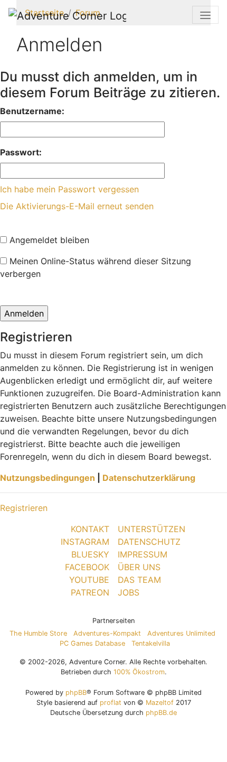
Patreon (90, 592)
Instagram (85, 541)
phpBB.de (161, 713)
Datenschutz (149, 541)
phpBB (76, 692)
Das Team (139, 579)
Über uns (139, 567)
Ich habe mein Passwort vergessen (69, 189)
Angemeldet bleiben (48, 240)
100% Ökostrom (139, 672)
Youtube (89, 579)
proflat (110, 703)
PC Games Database (92, 643)
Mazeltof (160, 703)
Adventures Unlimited (181, 633)
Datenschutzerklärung (148, 477)
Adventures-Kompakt (107, 633)
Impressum (142, 554)
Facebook (87, 567)
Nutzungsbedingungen (47, 477)
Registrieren (24, 508)
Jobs (128, 592)
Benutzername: (32, 111)
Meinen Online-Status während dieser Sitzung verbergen (95, 267)
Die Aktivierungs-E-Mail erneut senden (77, 206)
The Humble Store (38, 633)
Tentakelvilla (150, 643)
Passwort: (21, 152)
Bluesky (90, 554)
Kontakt (90, 529)
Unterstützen (151, 529)
